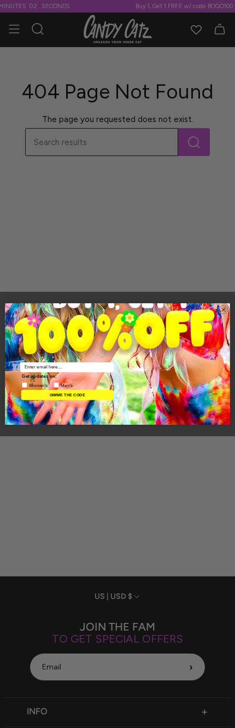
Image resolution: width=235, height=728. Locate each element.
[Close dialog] (223, 309)
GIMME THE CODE (67, 394)
